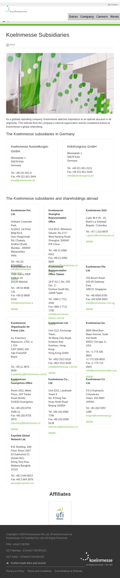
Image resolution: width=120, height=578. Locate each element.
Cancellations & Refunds (68, 571)
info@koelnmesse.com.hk (62, 366)
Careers (102, 16)
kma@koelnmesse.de (23, 180)
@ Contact (113, 4)
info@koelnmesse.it (22, 303)
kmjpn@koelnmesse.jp (98, 415)
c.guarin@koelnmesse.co (100, 235)
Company (87, 16)
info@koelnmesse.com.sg (100, 303)
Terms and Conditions (39, 571)
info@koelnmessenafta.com (101, 370)
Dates (73, 16)
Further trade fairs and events (28, 563)
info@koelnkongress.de (80, 175)
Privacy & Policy (15, 571)
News (114, 16)
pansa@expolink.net (22, 483)
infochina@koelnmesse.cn (25, 423)
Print (12, 44)
